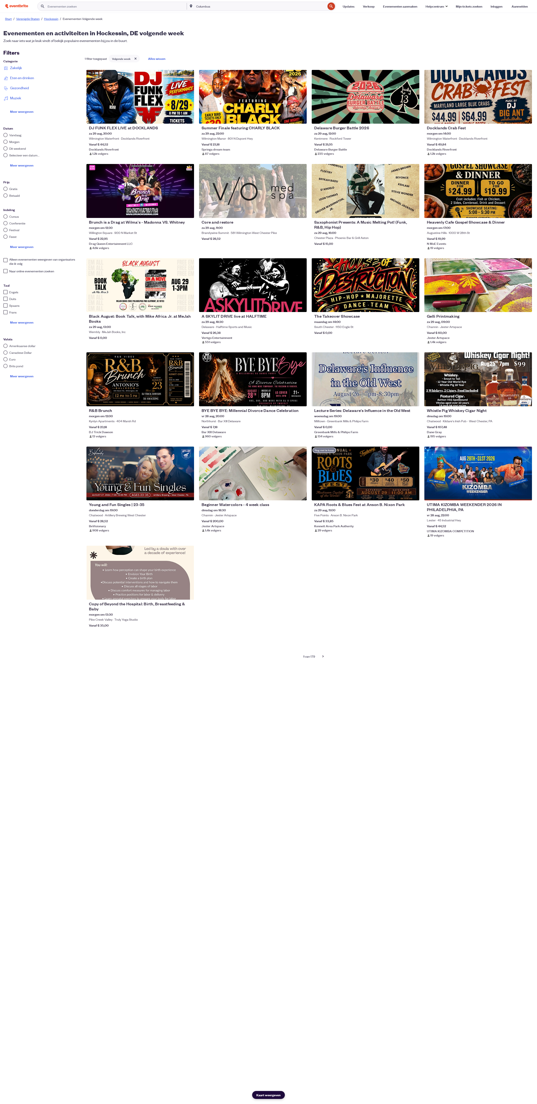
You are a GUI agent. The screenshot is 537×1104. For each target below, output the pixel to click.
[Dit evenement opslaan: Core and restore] (291, 212)
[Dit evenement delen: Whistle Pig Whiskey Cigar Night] (526, 400)
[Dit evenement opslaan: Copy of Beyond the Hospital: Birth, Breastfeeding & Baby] (178, 594)
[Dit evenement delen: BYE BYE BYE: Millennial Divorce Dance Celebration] (301, 400)
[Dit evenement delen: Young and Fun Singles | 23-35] (188, 494)
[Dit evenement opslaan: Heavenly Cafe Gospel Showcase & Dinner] (516, 212)
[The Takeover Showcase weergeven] (365, 285)
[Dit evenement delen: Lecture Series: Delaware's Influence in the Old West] (413, 400)
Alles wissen (156, 58)
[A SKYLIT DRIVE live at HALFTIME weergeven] (253, 285)
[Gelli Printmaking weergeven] (478, 285)
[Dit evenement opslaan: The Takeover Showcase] (403, 306)
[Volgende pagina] (323, 656)
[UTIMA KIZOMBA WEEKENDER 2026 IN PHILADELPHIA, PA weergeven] (478, 473)
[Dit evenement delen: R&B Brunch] (188, 400)
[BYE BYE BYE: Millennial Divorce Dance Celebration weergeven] (253, 379)
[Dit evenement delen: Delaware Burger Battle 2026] (413, 118)
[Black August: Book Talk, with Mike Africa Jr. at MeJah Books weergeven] (140, 285)
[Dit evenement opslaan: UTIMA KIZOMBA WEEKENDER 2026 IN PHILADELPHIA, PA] (516, 494)
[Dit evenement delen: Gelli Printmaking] (526, 306)
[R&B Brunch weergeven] (140, 379)
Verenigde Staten (28, 19)
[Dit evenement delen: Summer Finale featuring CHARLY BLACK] (301, 118)
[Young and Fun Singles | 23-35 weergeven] (140, 473)
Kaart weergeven (268, 1095)
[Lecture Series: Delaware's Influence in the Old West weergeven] (365, 379)
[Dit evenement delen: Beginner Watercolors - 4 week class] (301, 494)
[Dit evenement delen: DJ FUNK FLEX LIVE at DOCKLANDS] (188, 118)
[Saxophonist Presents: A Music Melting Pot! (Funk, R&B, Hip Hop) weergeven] (365, 191)
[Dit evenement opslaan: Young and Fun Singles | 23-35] (178, 494)
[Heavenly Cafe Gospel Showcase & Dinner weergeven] (478, 191)
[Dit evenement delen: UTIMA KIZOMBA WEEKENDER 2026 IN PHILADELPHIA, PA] (526, 494)
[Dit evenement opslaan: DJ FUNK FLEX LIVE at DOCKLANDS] (178, 118)
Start (8, 19)
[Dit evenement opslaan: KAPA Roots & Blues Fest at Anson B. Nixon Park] (403, 494)
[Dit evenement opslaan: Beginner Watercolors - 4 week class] (291, 494)
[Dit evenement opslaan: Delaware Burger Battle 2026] (403, 118)
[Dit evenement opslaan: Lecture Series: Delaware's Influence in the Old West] (403, 400)
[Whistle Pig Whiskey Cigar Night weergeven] (478, 379)
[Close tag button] (135, 58)
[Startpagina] (16, 6)
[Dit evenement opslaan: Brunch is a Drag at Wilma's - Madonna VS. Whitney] (178, 212)
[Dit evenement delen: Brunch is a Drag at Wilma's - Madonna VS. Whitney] (188, 212)
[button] (436, 6)
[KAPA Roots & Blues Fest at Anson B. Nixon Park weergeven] (365, 473)
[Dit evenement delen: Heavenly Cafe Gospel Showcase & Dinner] (526, 212)
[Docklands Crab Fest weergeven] (478, 97)
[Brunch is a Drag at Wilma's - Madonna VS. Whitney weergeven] (140, 191)
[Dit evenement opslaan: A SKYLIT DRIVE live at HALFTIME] (291, 306)
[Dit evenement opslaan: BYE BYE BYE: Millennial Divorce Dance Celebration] (291, 400)
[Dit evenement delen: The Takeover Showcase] (413, 306)
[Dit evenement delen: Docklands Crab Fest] (526, 118)
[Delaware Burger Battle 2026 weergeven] (365, 97)
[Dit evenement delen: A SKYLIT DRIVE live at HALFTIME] (301, 306)
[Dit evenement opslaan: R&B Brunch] (178, 400)
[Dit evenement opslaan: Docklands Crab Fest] (516, 118)
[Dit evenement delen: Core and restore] (301, 212)
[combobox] (260, 6)
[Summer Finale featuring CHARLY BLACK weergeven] (253, 97)
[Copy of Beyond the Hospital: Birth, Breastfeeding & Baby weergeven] (140, 572)
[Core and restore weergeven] (253, 191)
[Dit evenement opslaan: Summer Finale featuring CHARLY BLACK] (291, 118)
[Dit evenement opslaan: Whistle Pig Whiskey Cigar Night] (516, 400)
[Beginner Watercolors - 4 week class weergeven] (253, 473)
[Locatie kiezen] (191, 6)
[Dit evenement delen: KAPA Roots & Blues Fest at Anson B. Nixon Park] (413, 494)
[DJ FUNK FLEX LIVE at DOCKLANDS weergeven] (140, 97)
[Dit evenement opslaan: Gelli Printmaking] (516, 306)
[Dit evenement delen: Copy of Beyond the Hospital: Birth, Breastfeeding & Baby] (188, 594)
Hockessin (51, 19)
